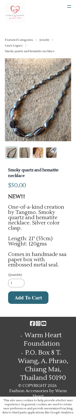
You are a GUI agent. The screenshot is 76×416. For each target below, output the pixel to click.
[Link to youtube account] (43, 323)
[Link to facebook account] (32, 323)
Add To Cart (28, 297)
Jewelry (44, 40)
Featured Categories (19, 40)
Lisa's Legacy (14, 45)
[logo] (15, 12)
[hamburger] (69, 6)
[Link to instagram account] (38, 323)
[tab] (11, 152)
